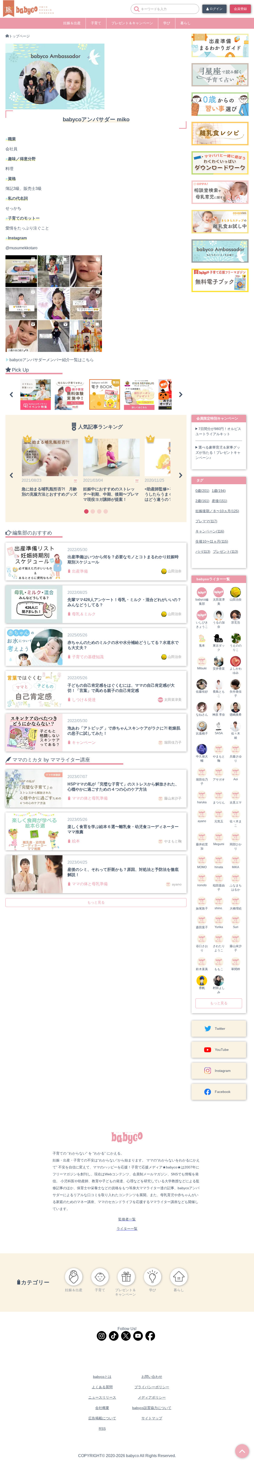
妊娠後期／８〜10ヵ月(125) (217, 511)
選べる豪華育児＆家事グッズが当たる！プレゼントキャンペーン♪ (218, 452)
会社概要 (102, 1408)
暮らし (185, 23)
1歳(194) (219, 491)
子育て (96, 23)
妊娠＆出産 (72, 23)
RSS (102, 1429)
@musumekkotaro (21, 248)
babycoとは (102, 1377)
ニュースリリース (102, 1397)
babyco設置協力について (151, 1408)
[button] (11, 394)
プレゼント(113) (225, 552)
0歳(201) (202, 491)
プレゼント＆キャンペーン (132, 23)
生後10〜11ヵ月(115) (211, 541)
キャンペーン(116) (209, 531)
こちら (88, 360)
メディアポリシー (152, 1397)
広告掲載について (102, 1418)
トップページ (19, 36)
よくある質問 (102, 1387)
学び (166, 23)
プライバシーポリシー (151, 1387)
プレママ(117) (206, 521)
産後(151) (219, 501)
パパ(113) (202, 552)
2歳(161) (202, 501)
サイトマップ (151, 1418)
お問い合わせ (151, 1377)
